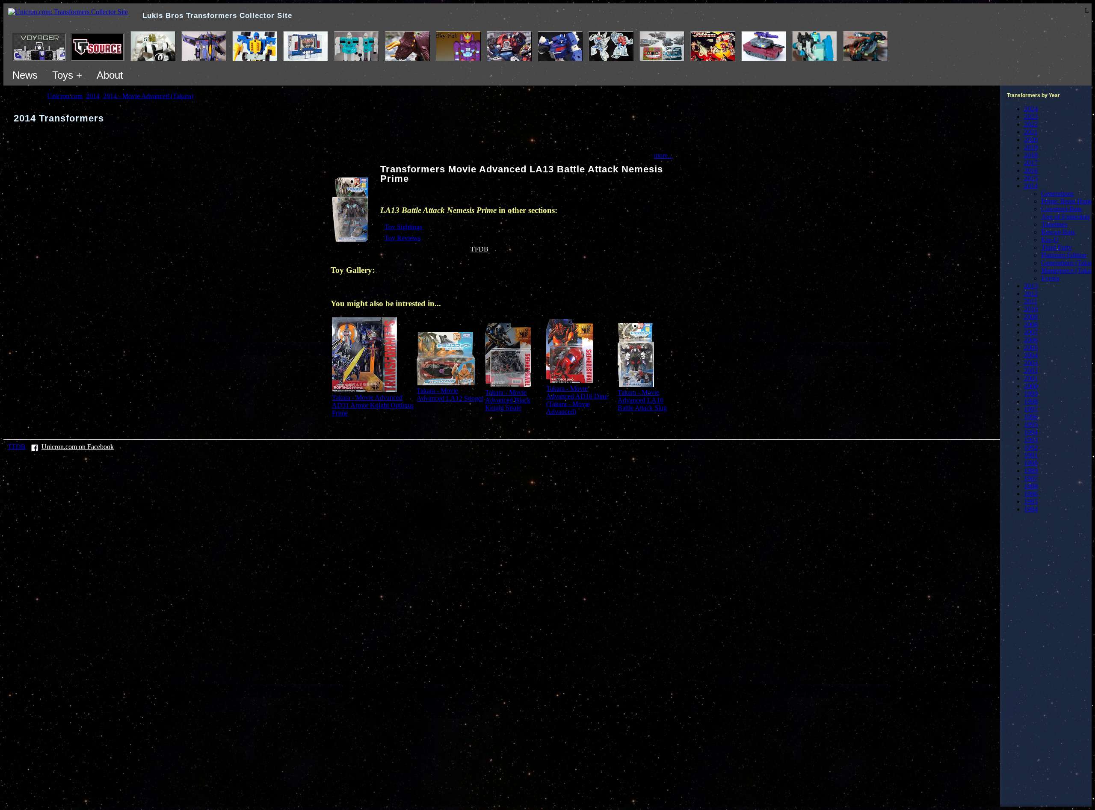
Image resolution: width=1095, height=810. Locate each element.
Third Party (1056, 247)
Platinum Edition (1063, 255)
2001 (1031, 378)
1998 (1031, 401)
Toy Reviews (402, 238)
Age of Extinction (1065, 216)
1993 (1031, 439)
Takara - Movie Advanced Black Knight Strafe (507, 400)
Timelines (1054, 224)
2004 (1031, 355)
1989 (1031, 470)
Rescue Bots (1058, 232)
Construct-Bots (1061, 209)
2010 (1031, 309)
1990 (1031, 463)
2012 (1031, 293)
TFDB (479, 249)
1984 (1031, 509)
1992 (1031, 447)
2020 (1031, 139)
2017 (1031, 162)
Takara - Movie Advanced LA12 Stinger (450, 394)
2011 (1030, 301)
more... (663, 155)
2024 (1031, 108)
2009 (1031, 316)
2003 (1031, 363)
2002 (1031, 370)
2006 (1031, 339)
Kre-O (1050, 239)
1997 (1031, 409)
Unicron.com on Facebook (77, 446)
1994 (1031, 432)
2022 (1031, 124)
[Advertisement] (1055, 662)
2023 (1031, 116)
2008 (1031, 324)
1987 (1031, 478)
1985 (1031, 501)
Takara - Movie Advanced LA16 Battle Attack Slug (642, 400)
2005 (1031, 347)
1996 (1031, 416)
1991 (1031, 455)
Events (1050, 278)
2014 (1031, 185)
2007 (1031, 332)
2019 (1031, 147)
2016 (1031, 170)
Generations (1057, 193)
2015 (1031, 178)
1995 (1031, 424)
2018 (1031, 155)
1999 (1031, 393)
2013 (1031, 286)
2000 (1031, 386)
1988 (1031, 486)
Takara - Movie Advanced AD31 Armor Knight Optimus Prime (373, 405)
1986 (1031, 493)
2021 (1031, 132)
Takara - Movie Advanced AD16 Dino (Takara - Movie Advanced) (577, 400)
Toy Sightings (403, 227)
